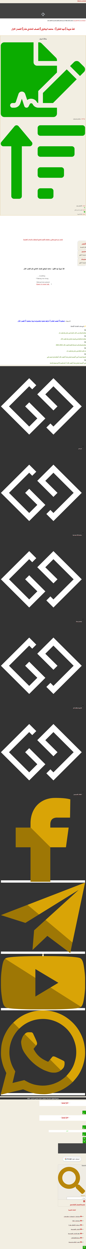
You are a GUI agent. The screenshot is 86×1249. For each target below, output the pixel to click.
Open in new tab (43, 284)
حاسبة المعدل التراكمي (77, 1204)
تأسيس (84, 244)
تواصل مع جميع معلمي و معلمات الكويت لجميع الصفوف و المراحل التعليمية (43, 240)
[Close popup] (84, 1112)
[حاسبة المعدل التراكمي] (84, 1201)
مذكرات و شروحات (77, 119)
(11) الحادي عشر (76, 20)
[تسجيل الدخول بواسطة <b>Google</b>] (72, 1159)
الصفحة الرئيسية (82, 20)
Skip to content (81, 1)
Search (84, 1166)
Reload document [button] (43, 282)
